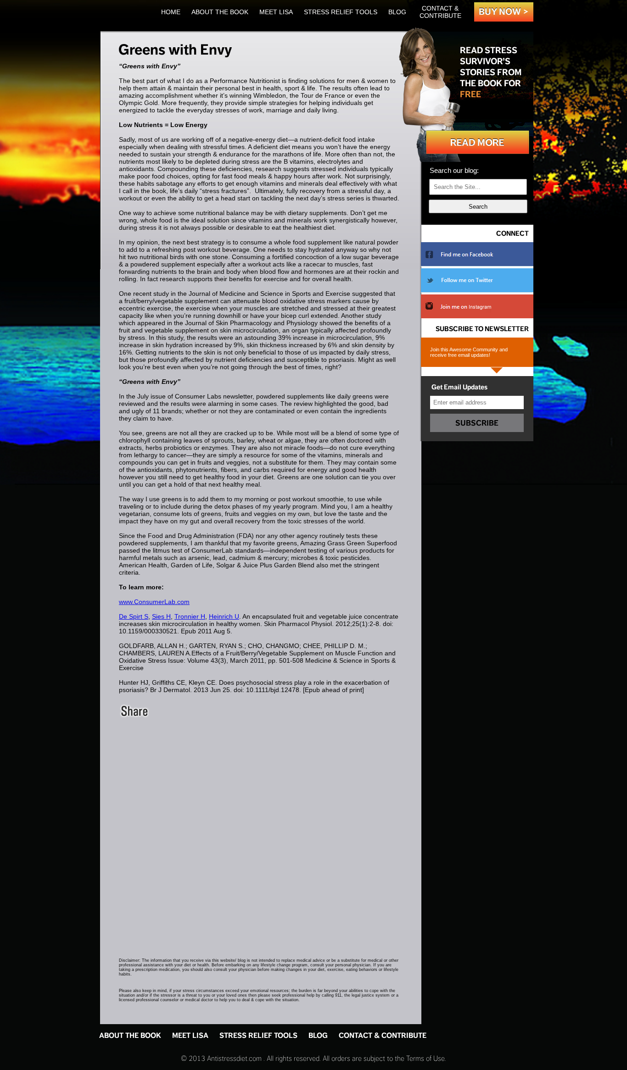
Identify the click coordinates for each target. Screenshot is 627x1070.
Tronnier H (189, 616)
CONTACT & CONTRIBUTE (440, 12)
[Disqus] (260, 833)
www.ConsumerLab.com (154, 601)
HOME (170, 12)
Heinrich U (224, 616)
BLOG (397, 12)
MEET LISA (276, 12)
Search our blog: (454, 170)
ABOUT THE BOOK (219, 12)
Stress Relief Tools (340, 12)
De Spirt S (133, 616)
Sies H (161, 616)
